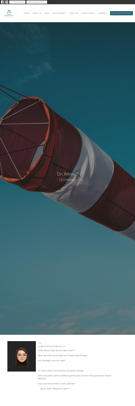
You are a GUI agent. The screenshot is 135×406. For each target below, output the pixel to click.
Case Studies (88, 13)
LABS (47, 13)
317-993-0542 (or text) (17, 2)
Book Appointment (121, 13)
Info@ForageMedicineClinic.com (37, 2)
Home (27, 13)
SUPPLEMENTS (59, 13)
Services (73, 13)
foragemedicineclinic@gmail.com (51, 346)
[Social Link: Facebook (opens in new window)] (2, 2)
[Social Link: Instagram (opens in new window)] (6, 2)
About (36, 13)
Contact (102, 13)
